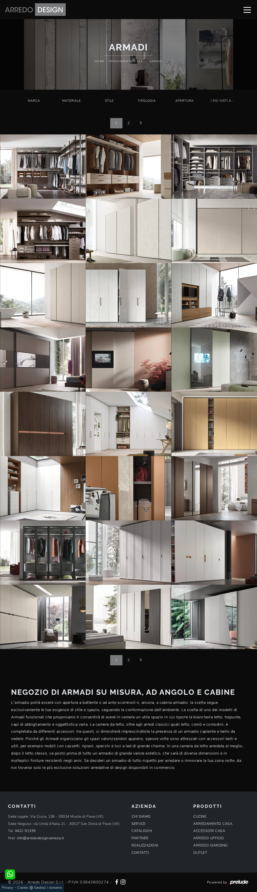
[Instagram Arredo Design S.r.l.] (122, 881)
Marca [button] (34, 101)
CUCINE (199, 816)
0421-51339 (25, 830)
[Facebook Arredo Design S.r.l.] (116, 881)
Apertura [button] (184, 101)
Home (99, 61)
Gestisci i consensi (48, 887)
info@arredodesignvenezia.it (40, 838)
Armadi (156, 61)
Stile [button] (109, 101)
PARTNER (140, 838)
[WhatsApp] (10, 874)
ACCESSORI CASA (209, 830)
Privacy (7, 887)
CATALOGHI (142, 830)
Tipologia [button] (147, 101)
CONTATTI (140, 852)
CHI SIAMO (141, 816)
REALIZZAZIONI (145, 845)
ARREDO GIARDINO (210, 845)
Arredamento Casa (125, 61)
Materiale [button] (71, 101)
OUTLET (200, 852)
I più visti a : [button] (222, 101)
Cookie (22, 887)
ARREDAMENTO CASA (212, 823)
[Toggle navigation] (247, 9)
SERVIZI (138, 823)
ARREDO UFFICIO (208, 838)
